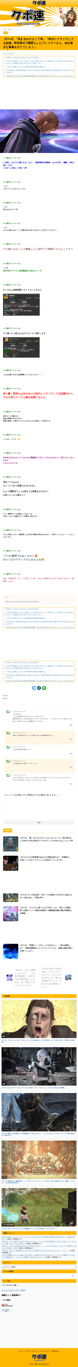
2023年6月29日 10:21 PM (19, 711)
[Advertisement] (39, 93)
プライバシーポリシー (32, 1351)
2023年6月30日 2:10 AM (19, 761)
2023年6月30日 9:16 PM (19, 775)
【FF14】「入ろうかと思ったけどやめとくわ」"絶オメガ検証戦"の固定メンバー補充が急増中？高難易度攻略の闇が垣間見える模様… (46, 910)
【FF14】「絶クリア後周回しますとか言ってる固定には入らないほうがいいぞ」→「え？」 (35, 1250)
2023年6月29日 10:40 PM (19, 732)
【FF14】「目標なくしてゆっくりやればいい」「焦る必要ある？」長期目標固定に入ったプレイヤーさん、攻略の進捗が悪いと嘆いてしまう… (46, 948)
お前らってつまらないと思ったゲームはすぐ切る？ (22, 57)
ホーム (21, 1351)
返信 (71, 725)
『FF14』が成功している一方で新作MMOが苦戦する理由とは (26, 66)
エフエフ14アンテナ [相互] (14, 1290)
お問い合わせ (55, 1351)
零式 (6, 698)
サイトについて (44, 1351)
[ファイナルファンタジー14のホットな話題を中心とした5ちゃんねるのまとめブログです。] (39, 3)
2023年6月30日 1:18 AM (19, 747)
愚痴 (6, 695)
